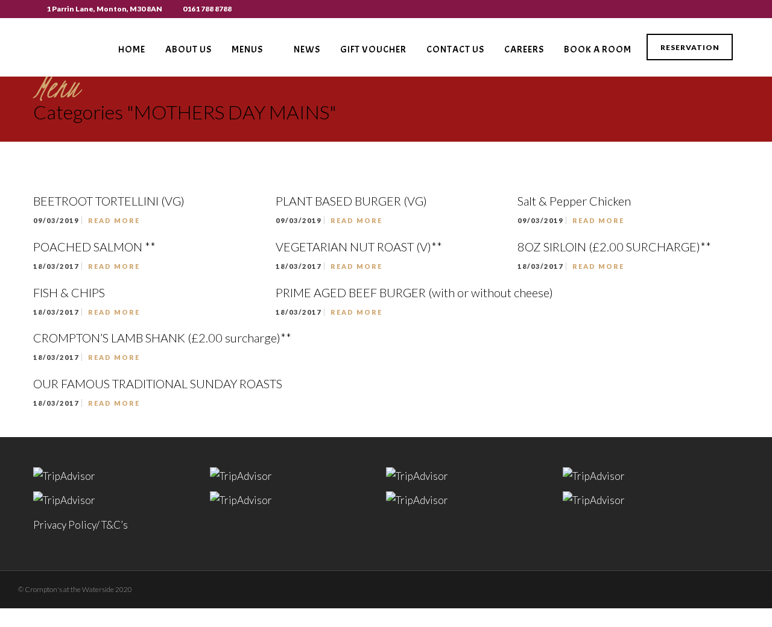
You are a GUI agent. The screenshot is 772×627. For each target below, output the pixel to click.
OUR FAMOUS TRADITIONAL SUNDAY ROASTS (157, 383)
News (307, 49)
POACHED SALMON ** (94, 246)
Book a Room (597, 49)
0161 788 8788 (207, 8)
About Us (188, 49)
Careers (524, 49)
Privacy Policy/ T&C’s (80, 524)
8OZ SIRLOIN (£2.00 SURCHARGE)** (614, 246)
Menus (247, 49)
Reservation (690, 47)
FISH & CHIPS (69, 292)
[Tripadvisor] (735, 9)
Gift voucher (373, 49)
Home (131, 49)
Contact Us (455, 49)
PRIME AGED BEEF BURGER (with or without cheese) (414, 292)
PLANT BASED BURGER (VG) (351, 201)
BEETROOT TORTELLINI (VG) (109, 201)
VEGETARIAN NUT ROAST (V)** (359, 246)
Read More (114, 220)
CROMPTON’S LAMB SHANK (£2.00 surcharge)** (162, 337)
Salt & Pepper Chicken (574, 201)
